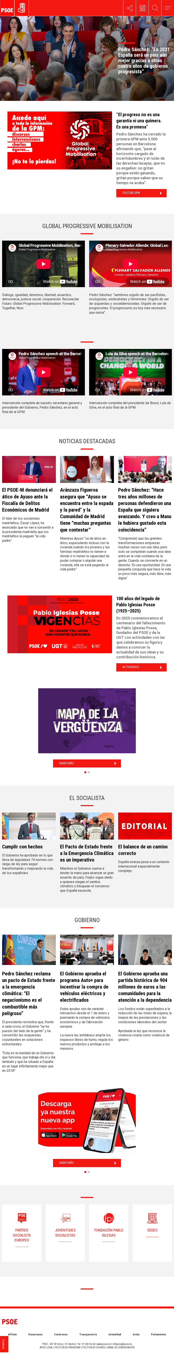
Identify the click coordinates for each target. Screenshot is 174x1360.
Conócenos (61, 1334)
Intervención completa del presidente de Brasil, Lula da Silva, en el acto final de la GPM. (130, 405)
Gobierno (87, 920)
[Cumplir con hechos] (29, 828)
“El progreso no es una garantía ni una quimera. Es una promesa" (139, 121)
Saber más (66, 763)
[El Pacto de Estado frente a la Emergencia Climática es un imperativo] (87, 828)
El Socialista (87, 797)
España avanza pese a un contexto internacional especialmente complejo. (143, 866)
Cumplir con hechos (22, 847)
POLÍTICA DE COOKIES (94, 1347)
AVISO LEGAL (46, 1347)
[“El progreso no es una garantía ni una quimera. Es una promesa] (59, 140)
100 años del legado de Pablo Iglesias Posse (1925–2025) (138, 605)
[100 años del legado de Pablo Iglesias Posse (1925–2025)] (59, 624)
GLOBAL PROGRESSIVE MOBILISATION (87, 226)
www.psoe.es (104, 1344)
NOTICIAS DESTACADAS (87, 441)
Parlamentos (158, 1334)
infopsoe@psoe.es (122, 1344)
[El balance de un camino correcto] (145, 828)
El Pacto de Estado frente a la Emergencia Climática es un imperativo (87, 853)
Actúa (136, 1334)
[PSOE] (24, 8)
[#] (129, 8)
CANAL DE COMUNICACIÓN (121, 1347)
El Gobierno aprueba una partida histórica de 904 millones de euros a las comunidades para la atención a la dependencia (145, 987)
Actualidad (114, 1334)
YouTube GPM (131, 193)
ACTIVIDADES (130, 667)
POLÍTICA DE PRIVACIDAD (68, 1347)
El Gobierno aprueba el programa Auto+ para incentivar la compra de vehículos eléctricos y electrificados (84, 987)
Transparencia (88, 1334)
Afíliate (12, 1334)
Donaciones (35, 1334)
